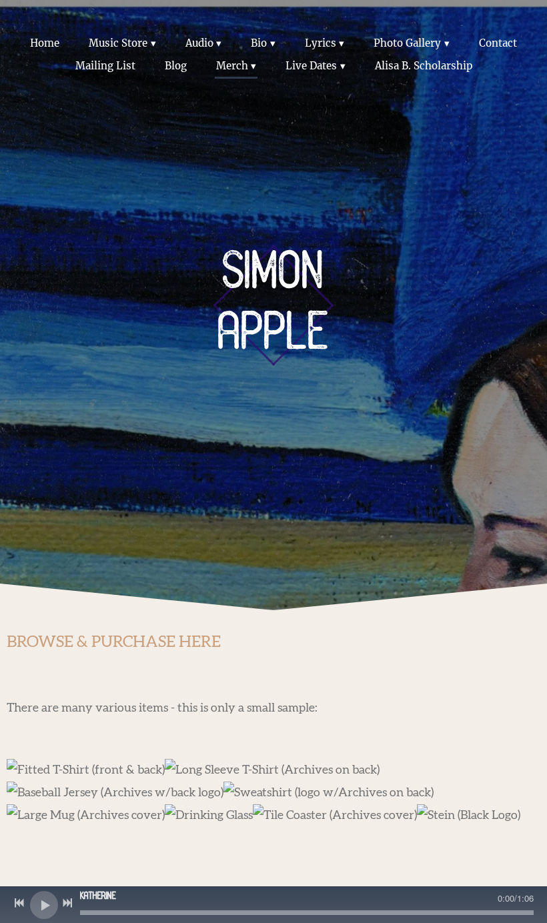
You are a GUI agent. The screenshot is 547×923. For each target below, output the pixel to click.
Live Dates (311, 65)
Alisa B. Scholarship (423, 65)
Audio (199, 43)
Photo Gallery (407, 43)
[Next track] (67, 903)
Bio (259, 43)
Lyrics (320, 43)
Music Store (118, 43)
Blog (176, 65)
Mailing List (105, 65)
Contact (498, 43)
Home (44, 43)
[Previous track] (19, 903)
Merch (232, 65)
